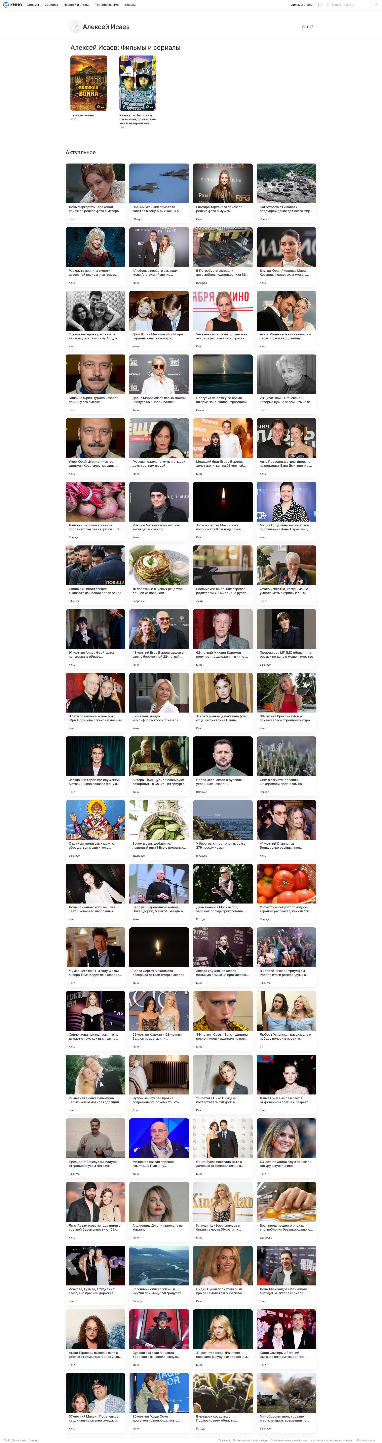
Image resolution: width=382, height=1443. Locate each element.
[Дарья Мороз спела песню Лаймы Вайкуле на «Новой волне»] (159, 384)
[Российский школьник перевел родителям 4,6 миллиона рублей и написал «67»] (223, 575)
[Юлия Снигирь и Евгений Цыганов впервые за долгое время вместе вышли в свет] (286, 1339)
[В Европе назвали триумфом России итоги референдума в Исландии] (286, 957)
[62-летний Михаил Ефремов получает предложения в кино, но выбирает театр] (223, 639)
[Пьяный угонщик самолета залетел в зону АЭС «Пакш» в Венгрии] (159, 193)
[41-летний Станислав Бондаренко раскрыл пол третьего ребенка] (286, 830)
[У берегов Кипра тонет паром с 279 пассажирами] (223, 830)
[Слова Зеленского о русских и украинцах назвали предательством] (223, 766)
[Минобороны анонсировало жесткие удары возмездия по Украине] (286, 1403)
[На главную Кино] (15, 5)
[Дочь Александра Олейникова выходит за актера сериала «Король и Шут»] (286, 1275)
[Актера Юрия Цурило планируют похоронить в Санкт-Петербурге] (159, 766)
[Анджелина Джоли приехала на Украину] (159, 1212)
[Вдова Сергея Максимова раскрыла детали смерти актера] (159, 957)
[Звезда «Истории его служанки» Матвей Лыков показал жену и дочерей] (95, 766)
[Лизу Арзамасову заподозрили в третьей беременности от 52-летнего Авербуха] (95, 1212)
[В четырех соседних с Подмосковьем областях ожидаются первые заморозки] (223, 1403)
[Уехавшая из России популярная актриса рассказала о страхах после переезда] (223, 321)
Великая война (82, 115)
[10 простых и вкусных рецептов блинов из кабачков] (159, 575)
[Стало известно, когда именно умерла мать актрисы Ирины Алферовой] (286, 575)
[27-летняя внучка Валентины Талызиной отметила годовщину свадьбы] (95, 1084)
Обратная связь (365, 1440)
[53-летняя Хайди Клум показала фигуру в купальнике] (286, 1148)
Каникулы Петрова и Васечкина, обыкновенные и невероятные (137, 119)
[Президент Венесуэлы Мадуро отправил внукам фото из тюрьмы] (95, 1148)
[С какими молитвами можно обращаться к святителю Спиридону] (95, 830)
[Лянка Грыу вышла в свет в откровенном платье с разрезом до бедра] (286, 1084)
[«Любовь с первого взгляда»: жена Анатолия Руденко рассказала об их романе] (159, 257)
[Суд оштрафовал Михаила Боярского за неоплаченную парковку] (159, 1339)
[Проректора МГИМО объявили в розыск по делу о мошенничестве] (286, 639)
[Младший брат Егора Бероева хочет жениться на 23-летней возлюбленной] (223, 448)
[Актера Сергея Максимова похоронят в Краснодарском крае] (223, 511)
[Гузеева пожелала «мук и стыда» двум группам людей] (159, 448)
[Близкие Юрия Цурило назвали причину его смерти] (95, 384)
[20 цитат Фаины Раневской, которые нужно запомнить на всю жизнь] (286, 384)
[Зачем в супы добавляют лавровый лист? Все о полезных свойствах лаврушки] (159, 830)
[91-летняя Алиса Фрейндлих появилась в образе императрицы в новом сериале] (95, 639)
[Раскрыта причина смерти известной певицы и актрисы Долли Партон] (95, 257)
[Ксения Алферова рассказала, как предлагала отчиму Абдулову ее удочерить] (95, 321)
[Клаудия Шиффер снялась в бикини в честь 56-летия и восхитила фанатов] (223, 1212)
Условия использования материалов (332, 1440)
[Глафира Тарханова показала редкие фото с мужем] (223, 193)
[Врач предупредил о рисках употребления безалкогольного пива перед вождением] (286, 1212)
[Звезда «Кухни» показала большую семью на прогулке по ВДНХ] (223, 957)
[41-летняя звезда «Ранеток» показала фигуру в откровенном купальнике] (223, 1339)
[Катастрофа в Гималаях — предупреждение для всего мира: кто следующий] (286, 193)
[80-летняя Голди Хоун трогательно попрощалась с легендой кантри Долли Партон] (159, 1403)
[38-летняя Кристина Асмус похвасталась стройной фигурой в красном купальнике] (286, 702)
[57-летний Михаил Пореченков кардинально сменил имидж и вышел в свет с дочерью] (95, 1403)
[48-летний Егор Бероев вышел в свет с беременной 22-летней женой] (159, 639)
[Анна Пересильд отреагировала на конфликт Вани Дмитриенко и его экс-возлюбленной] (286, 448)
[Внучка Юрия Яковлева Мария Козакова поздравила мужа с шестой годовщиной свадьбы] (286, 257)
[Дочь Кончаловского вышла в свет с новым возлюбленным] (95, 893)
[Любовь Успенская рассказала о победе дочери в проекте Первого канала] (286, 1021)
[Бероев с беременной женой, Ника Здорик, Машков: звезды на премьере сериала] (159, 893)
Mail (6, 1440)
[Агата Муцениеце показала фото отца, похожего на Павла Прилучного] (223, 702)
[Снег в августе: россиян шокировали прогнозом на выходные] (286, 766)
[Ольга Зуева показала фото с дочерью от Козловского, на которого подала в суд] (223, 1148)
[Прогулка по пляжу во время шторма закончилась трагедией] (223, 384)
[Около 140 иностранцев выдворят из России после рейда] (95, 575)
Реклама (34, 1440)
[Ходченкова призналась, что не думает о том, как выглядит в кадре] (95, 1021)
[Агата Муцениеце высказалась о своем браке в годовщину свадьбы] (286, 321)
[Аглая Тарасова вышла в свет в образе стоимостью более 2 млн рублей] (95, 1339)
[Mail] (6, 5)
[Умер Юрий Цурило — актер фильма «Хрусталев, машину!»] (95, 448)
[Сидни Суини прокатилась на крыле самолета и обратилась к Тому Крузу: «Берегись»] (223, 1275)
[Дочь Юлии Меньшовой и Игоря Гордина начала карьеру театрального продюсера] (159, 321)
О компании (19, 1440)
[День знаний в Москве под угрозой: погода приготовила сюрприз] (223, 893)
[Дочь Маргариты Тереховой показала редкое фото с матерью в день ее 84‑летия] (95, 193)
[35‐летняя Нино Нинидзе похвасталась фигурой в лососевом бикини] (223, 1084)
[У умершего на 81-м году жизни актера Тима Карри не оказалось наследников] (95, 957)
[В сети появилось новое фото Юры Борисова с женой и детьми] (95, 702)
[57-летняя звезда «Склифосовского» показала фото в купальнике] (159, 702)
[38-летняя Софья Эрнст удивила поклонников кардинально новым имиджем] (223, 1021)
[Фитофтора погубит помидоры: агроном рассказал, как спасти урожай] (286, 893)
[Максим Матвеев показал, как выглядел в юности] (159, 511)
